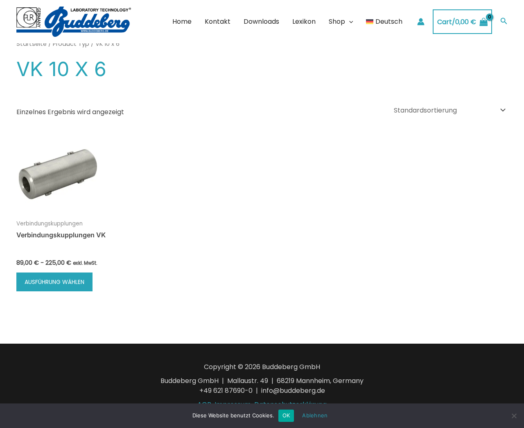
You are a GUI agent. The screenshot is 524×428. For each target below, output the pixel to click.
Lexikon (304, 21)
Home (182, 21)
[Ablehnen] (514, 416)
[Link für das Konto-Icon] (421, 21)
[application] (349, 21)
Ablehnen (315, 415)
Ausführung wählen (54, 282)
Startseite (31, 44)
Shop (337, 21)
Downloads (261, 21)
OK (286, 415)
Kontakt (217, 21)
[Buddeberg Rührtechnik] (73, 21)
